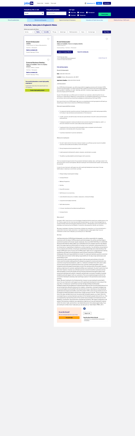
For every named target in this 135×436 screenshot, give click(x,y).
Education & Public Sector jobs (94, 20)
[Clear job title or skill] (42, 13)
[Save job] (48, 39)
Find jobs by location (52, 10)
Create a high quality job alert (37, 90)
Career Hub (40, 3)
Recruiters (107, 3)
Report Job (87, 313)
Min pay (54, 32)
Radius (38, 32)
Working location (73, 32)
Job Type (71, 10)
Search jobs (104, 14)
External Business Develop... (36, 62)
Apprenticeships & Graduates (67, 20)
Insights (47, 3)
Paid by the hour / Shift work (121, 20)
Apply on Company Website (65, 52)
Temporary (83, 15)
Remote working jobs (40, 20)
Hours (82, 32)
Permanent (91, 12)
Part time (73, 12)
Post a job (53, 3)
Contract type (91, 32)
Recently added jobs (13, 20)
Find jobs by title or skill (31, 10)
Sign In (99, 3)
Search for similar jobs (83, 52)
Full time (82, 12)
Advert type (63, 32)
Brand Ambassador (33, 42)
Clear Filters (107, 32)
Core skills (46, 32)
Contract (73, 15)
